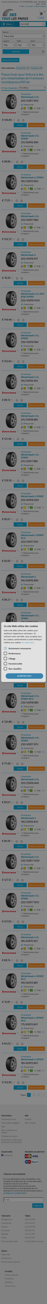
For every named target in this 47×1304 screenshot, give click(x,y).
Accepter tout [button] (24, 676)
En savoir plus (28, 642)
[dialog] (23, 652)
